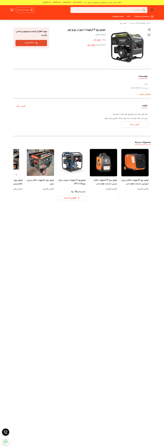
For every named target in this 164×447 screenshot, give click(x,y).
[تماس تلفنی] (5, 432)
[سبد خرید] (11, 9)
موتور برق (123, 23)
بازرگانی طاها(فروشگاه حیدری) (140, 23)
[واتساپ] (5, 441)
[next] (16, 175)
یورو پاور (97, 39)
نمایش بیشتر (145, 94)
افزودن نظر (20, 106)
